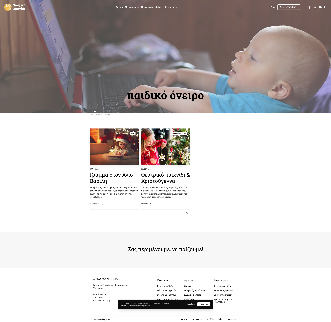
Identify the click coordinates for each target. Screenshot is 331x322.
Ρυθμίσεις (191, 304)
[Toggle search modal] (325, 7)
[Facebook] (309, 7)
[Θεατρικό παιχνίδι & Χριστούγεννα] (165, 146)
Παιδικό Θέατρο (179, 133)
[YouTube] (320, 7)
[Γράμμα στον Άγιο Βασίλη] (114, 146)
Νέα (132, 133)
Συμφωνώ (204, 304)
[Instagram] (315, 7)
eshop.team (105, 319)
